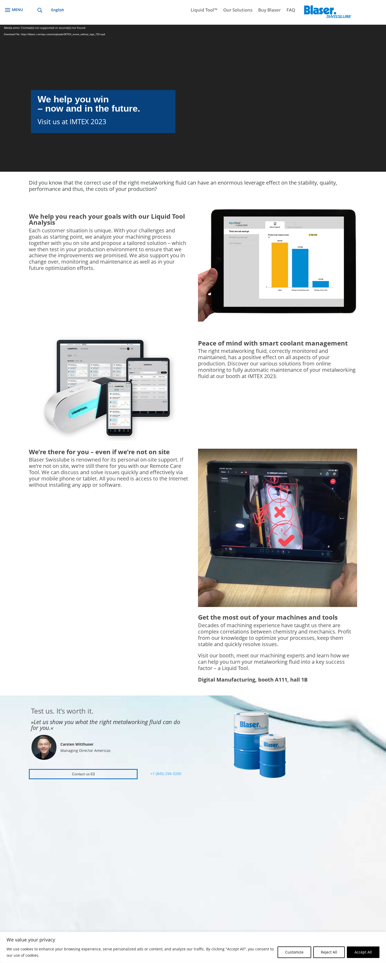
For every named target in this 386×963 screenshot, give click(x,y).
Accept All (363, 952)
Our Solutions (237, 10)
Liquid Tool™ (204, 10)
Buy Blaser (269, 10)
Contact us (81, 774)
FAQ (290, 10)
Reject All (329, 952)
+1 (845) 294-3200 (165, 773)
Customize (294, 952)
